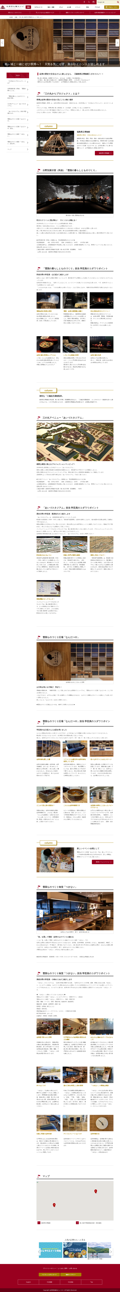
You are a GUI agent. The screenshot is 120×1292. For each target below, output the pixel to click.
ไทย (92, 1282)
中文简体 (70, 1282)
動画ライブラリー (71, 1274)
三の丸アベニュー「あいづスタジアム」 (17, 105)
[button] (95, 1191)
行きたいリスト (113, 7)
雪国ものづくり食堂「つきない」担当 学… (16, 142)
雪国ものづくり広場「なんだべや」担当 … (17, 127)
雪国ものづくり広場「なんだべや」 (17, 120)
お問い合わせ (73, 1268)
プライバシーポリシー (49, 1268)
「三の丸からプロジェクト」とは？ (17, 82)
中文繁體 (49, 1282)
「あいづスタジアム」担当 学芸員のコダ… (17, 112)
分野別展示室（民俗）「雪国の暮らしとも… (17, 89)
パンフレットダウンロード (49, 1274)
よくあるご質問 (62, 1268)
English (28, 1282)
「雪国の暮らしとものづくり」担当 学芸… (17, 97)
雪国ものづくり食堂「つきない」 (16, 135)
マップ (9, 149)
